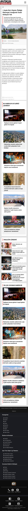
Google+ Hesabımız (10, 505)
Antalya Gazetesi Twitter (9, 474)
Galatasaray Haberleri (8, 457)
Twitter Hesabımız (18, 500)
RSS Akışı (6, 470)
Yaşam (5, 428)
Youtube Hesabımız (18, 505)
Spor (5, 421)
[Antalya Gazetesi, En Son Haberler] (6, 2)
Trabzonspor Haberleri (9, 461)
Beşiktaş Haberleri (8, 459)
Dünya (5, 423)
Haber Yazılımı (17, 492)
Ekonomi (6, 425)
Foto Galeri (6, 430)
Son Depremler (7, 440)
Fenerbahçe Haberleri (8, 455)
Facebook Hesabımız (10, 500)
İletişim (5, 469)
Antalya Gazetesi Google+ (9, 476)
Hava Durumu (7, 444)
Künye (5, 467)
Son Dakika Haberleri (8, 447)
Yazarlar (6, 438)
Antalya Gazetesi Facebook (10, 472)
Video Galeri (6, 432)
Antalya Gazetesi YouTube (9, 478)
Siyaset (5, 419)
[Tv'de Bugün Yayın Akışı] (14, 484)
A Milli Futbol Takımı (8, 453)
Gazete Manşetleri (8, 442)
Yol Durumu (6, 445)
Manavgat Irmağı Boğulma (8, 99)
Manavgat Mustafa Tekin (8, 97)
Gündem (6, 418)
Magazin (6, 427)
